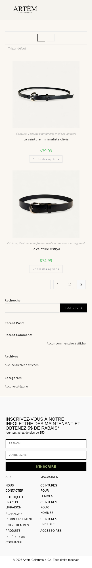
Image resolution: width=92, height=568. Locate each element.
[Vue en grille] (41, 37)
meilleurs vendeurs (65, 134)
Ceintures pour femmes (41, 134)
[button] (79, 10)
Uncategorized (76, 243)
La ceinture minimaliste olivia (46, 139)
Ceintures (21, 134)
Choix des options (46, 159)
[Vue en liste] (51, 37)
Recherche (13, 300)
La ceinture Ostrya (46, 249)
